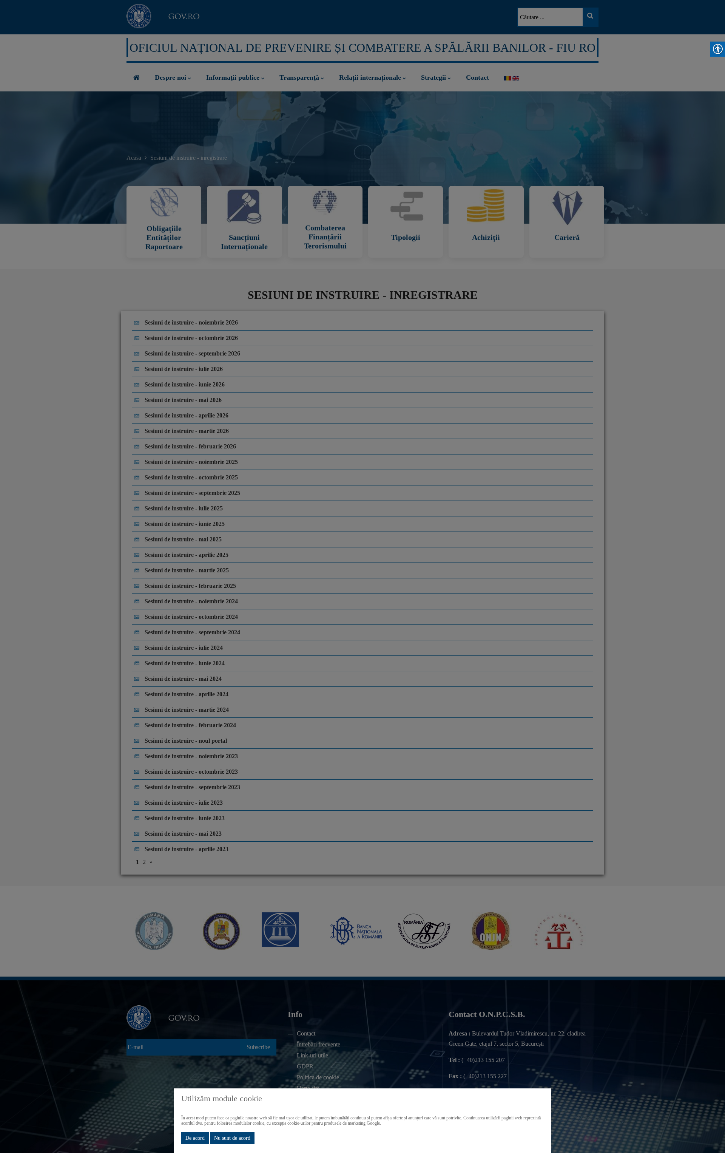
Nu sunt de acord (232, 1138)
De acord (195, 1138)
